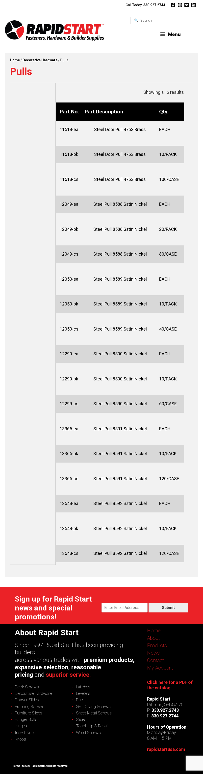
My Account (160, 668)
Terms (16, 766)
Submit (168, 607)
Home (15, 60)
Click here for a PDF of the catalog (170, 685)
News (153, 653)
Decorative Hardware (40, 60)
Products (157, 645)
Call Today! (145, 5)
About (153, 638)
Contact (155, 660)
